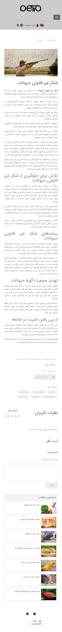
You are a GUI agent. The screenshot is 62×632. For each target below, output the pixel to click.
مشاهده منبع (50, 365)
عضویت (27, 25)
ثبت (51, 485)
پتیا (32, 189)
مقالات (40, 40)
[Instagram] (34, 614)
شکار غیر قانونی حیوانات (15, 142)
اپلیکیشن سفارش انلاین (48, 189)
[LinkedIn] (27, 614)
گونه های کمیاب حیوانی (25, 115)
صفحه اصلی (51, 40)
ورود (33, 25)
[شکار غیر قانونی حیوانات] (31, 62)
